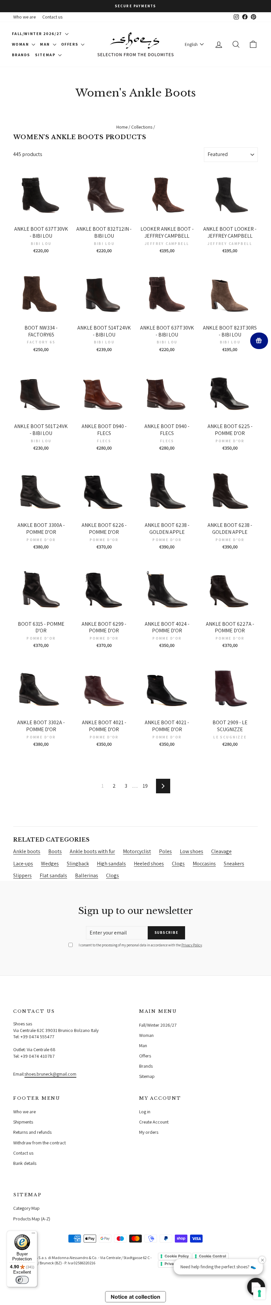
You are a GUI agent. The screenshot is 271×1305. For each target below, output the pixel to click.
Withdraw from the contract (39, 1143)
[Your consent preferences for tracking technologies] (259, 1293)
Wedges (50, 863)
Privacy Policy (191, 945)
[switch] (22, 1280)
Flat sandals (53, 875)
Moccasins (204, 863)
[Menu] (33, 1235)
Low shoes (191, 851)
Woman (21, 44)
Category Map (26, 1208)
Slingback (78, 863)
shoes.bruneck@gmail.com (50, 1074)
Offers (70, 44)
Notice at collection (135, 1296)
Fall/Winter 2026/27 (37, 33)
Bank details (24, 1163)
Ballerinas (86, 875)
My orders (148, 1132)
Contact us (52, 17)
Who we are (24, 17)
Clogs (178, 863)
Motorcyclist (137, 851)
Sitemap (46, 54)
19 (145, 785)
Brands (21, 54)
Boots (55, 851)
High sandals (111, 863)
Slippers (22, 875)
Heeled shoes (149, 863)
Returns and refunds (32, 1132)
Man (45, 44)
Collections (141, 127)
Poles (165, 851)
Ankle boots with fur (92, 851)
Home (122, 127)
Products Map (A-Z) (31, 1219)
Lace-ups (23, 863)
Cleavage (221, 851)
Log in (144, 1112)
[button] (256, 1286)
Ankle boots (26, 851)
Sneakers (234, 863)
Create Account (154, 1122)
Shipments (23, 1122)
